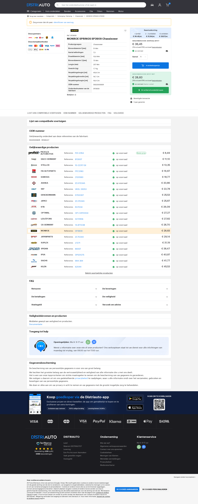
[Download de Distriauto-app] (135, 398)
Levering (67, 449)
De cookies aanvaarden (127, 489)
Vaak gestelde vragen (72, 455)
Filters (99, 11)
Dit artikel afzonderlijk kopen (152, 90)
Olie (91, 11)
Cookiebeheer (106, 452)
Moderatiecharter (107, 465)
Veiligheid (119, 113)
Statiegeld (67, 458)
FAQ (109, 113)
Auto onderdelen (52, 11)
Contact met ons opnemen (111, 449)
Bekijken (70, 95)
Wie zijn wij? (105, 443)
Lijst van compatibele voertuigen (44, 113)
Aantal (135, 57)
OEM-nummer (69, 113)
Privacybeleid (105, 462)
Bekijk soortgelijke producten (99, 273)
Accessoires (80, 11)
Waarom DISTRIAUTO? (72, 446)
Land (65, 443)
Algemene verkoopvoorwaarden (113, 446)
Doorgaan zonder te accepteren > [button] (185, 477)
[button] (152, 5)
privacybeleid (81, 378)
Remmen (110, 11)
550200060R (39, 140)
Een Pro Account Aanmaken (74, 452)
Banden (67, 11)
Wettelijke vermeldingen (110, 458)
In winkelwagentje (153, 65)
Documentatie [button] (35, 324)
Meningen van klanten (109, 455)
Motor (121, 11)
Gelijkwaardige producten (91, 113)
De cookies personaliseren (154, 489)
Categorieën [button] (35, 11)
